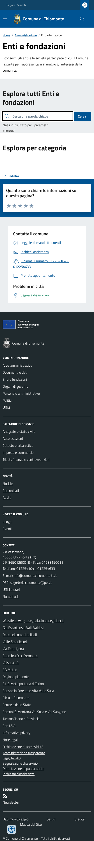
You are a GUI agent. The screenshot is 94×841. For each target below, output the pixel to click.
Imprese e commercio (18, 452)
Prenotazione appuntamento (23, 768)
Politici (7, 400)
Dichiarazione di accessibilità (23, 746)
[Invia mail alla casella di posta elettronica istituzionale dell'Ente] (35, 575)
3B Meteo (10, 669)
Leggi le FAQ (12, 758)
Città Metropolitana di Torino (23, 683)
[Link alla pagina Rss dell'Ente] (5, 796)
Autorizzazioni (13, 438)
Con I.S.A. (9, 725)
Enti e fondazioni (15, 379)
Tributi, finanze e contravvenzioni (26, 459)
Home (6, 35)
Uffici (6, 407)
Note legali (10, 739)
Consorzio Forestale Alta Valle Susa (28, 690)
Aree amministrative (17, 365)
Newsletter (11, 802)
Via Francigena (13, 648)
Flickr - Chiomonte (16, 697)
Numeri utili (11, 596)
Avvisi (7, 497)
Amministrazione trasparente (24, 752)
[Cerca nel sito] (80, 19)
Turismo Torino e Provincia (21, 718)
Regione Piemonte (16, 5)
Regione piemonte (16, 676)
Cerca (82, 116)
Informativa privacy (17, 732)
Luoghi (7, 521)
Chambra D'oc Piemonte (20, 655)
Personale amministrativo (21, 393)
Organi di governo (15, 386)
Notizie (8, 483)
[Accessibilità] (11, 829)
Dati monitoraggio (15, 819)
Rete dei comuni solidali (20, 634)
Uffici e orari (11, 589)
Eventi (7, 528)
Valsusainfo (11, 662)
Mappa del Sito (31, 824)
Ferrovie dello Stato (17, 704)
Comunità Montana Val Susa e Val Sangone (34, 711)
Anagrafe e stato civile (19, 431)
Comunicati (11, 490)
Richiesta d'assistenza (19, 773)
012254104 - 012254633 (35, 568)
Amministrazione (26, 35)
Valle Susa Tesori (15, 641)
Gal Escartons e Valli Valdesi (23, 627)
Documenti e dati (15, 372)
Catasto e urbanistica (18, 445)
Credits (80, 819)
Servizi (51, 819)
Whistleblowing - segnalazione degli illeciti (33, 620)
